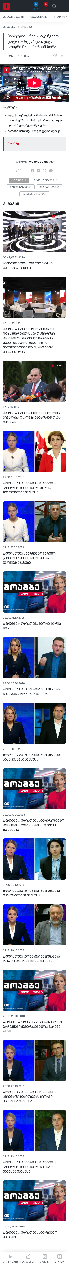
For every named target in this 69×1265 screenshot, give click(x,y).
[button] (15, 17)
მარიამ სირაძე (49, 187)
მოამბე (26, 27)
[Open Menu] (63, 6)
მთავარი (9, 27)
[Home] (6, 6)
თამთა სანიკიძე (20, 187)
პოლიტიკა (19, 180)
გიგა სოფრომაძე (45, 180)
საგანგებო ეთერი (35, 194)
